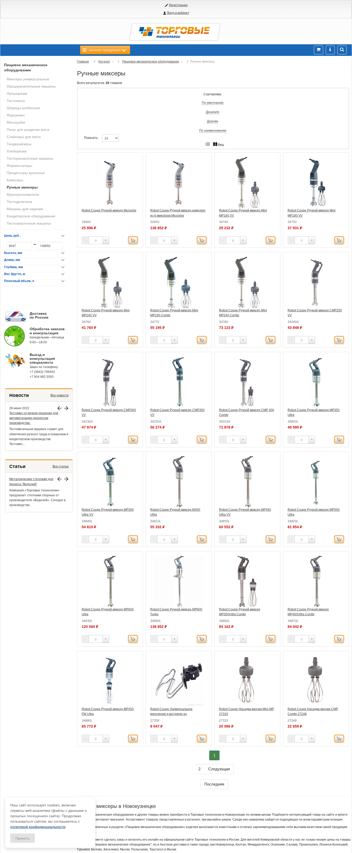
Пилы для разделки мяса (28, 129)
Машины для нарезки (25, 209)
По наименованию (212, 130)
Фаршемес (16, 115)
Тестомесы (16, 101)
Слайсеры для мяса (24, 137)
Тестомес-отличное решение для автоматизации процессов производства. (33, 418)
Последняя (214, 784)
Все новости (60, 395)
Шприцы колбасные (23, 108)
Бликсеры (15, 180)
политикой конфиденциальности (37, 827)
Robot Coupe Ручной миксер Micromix (109, 210)
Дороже (212, 121)
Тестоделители (19, 202)
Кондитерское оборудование (31, 216)
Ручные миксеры (22, 187)
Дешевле (212, 112)
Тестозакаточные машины (29, 223)
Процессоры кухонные (26, 173)
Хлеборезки (17, 151)
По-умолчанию (212, 103)
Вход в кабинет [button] (178, 13)
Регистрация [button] (178, 5)
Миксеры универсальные (28, 79)
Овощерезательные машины (31, 86)
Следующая (219, 769)
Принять (22, 838)
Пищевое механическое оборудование (25, 67)
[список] (215, 144)
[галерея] (207, 144)
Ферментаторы (19, 166)
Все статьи (61, 466)
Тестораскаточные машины (30, 158)
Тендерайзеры (19, 144)
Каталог (104, 61)
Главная (83, 61)
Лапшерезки (17, 93)
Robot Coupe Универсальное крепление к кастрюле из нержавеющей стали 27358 (171, 714)
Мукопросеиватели (23, 194)
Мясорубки (16, 122)
